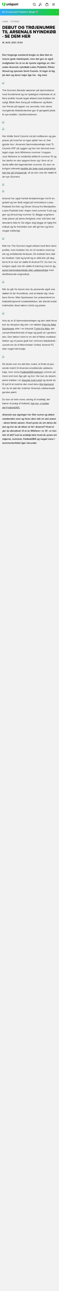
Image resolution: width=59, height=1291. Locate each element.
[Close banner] (56, 12)
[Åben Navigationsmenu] (53, 4)
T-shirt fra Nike (42, 329)
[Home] (10, 4)
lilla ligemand (46, 384)
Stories (15, 21)
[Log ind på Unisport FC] (40, 4)
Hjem (5, 21)
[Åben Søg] (34, 4)
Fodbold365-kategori (31, 372)
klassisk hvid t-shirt (32, 380)
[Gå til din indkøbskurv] (47, 4)
